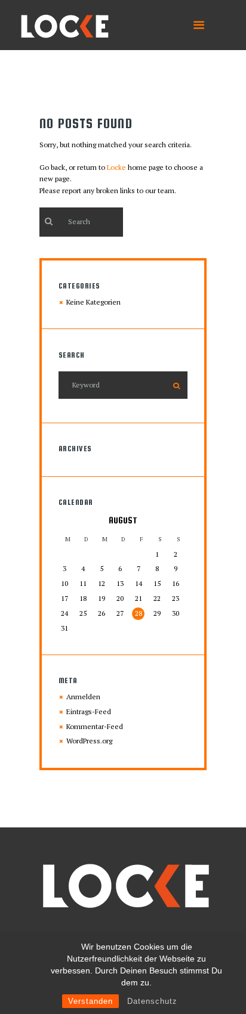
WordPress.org (89, 740)
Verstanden (90, 1001)
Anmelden (83, 696)
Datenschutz (152, 1001)
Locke (116, 167)
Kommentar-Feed (94, 726)
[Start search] (48, 221)
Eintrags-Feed (88, 711)
